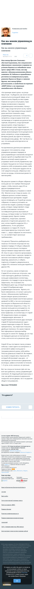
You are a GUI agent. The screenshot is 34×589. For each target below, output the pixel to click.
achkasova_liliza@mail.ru (15, 450)
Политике (24, 572)
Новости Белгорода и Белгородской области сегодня (13, 490)
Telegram (25, 470)
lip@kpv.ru (7, 464)
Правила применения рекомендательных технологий (12, 520)
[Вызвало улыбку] (9, 400)
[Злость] (30, 400)
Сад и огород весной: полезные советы (11, 500)
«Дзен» (14, 470)
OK (17, 581)
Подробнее (15, 32)
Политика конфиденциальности (10, 513)
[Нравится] (3, 400)
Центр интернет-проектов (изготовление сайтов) (14, 531)
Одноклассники (5, 472)
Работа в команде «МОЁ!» (8, 505)
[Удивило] (19, 400)
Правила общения (6, 509)
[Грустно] (25, 400)
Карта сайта (4, 496)
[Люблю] (14, 400)
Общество (5, 54)
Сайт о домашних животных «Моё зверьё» (12, 526)
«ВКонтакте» (20, 470)
